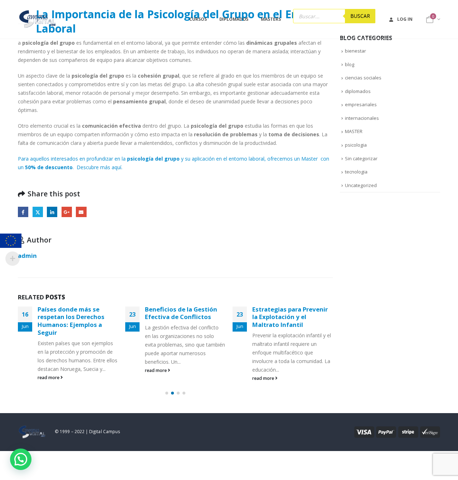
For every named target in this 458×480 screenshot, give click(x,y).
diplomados (358, 91)
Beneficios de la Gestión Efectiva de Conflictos (181, 313)
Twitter (38, 212)
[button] (167, 393)
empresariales (361, 104)
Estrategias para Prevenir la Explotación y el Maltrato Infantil (290, 317)
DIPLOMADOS (234, 19)
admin (27, 255)
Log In (404, 19)
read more (49, 377)
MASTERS (271, 19)
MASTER (353, 131)
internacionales (362, 118)
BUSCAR (360, 16)
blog (349, 64)
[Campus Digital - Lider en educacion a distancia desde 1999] (38, 19)
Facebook (23, 212)
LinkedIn (52, 212)
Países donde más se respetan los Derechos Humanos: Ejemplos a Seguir (71, 321)
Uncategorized (361, 185)
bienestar (355, 51)
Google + (67, 212)
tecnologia (356, 171)
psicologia (356, 145)
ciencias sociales (363, 77)
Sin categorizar (361, 158)
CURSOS (197, 19)
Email (81, 212)
